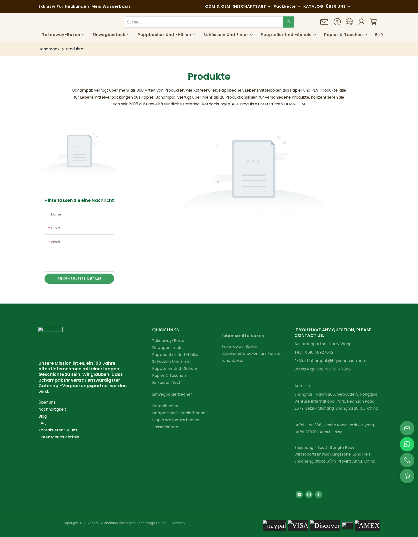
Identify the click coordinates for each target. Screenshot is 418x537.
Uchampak (49, 49)
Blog (42, 416)
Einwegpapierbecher (172, 394)
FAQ (42, 423)
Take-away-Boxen (239, 346)
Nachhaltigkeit (52, 409)
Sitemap (178, 523)
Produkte (74, 49)
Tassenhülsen (165, 427)
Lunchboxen (233, 360)
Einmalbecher (165, 406)
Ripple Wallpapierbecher (176, 420)
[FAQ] (337, 23)
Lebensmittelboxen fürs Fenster (252, 353)
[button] (382, 35)
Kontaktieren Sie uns (57, 430)
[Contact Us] (324, 23)
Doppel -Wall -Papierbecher (179, 413)
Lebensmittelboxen (243, 336)
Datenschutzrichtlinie (58, 437)
